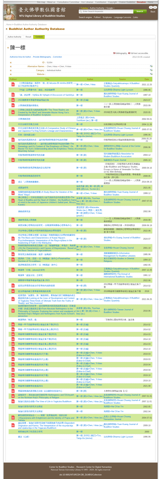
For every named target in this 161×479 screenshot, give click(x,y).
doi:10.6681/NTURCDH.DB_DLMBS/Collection (80, 475)
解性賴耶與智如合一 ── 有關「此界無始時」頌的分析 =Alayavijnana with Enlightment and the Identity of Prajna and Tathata (46, 417)
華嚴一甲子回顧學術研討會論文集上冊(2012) (38, 329)
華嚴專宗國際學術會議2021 (30, 386)
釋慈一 (91, 210)
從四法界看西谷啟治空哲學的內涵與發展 (36, 285)
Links (135, 17)
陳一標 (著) (81, 155)
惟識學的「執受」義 (27, 319)
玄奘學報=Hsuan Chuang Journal (119, 248)
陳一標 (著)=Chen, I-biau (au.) (89, 129)
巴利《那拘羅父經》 (27, 135)
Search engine (85, 17)
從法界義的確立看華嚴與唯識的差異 (34, 291)
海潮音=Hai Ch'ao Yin (113, 406)
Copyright (112, 2)
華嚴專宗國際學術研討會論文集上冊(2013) (37, 344)
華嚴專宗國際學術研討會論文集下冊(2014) (37, 339)
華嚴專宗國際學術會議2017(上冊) (33, 359)
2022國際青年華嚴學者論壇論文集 (33, 100)
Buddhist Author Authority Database (30, 24)
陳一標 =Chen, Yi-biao (86, 193)
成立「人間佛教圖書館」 (29, 182)
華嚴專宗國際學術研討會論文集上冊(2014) (37, 349)
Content (39, 37)
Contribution (100, 2)
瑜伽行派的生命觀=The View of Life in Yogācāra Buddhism (45, 401)
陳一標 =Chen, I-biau (85, 84)
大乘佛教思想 (24, 119)
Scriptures (107, 17)
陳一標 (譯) (95, 186)
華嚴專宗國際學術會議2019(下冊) (33, 375)
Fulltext (97, 17)
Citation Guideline (127, 2)
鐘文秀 (99, 210)
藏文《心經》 (24, 437)
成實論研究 (23, 187)
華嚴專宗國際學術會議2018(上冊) (33, 370)
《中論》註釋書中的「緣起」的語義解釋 (36, 90)
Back (153, 12)
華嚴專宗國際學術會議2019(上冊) (33, 380)
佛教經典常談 (24, 211)
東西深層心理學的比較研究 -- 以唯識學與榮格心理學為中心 (45, 225)
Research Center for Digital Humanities (94, 467)
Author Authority (14, 37)
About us (51, 2)
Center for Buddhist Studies (61, 467)
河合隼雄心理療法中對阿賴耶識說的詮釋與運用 (39, 230)
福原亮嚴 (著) (82, 186)
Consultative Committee (68, 2)
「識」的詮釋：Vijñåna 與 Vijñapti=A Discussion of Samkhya (46, 95)
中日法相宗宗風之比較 (28, 124)
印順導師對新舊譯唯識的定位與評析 (34, 168)
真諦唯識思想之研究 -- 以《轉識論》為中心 (37, 265)
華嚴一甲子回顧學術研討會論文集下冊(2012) (38, 324)
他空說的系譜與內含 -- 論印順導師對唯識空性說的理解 (43, 140)
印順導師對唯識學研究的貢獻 (31, 155)
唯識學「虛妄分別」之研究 (30, 275)
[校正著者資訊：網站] (151, 74)
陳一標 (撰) (81, 285)
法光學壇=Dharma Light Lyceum (118, 90)
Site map (41, 2)
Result (28, 37)
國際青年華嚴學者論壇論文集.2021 (34, 280)
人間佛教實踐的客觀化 (28, 105)
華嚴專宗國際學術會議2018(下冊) (33, 364)
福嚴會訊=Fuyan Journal (115, 160)
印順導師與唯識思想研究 (29, 176)
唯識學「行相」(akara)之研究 (31, 270)
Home (150, 2)
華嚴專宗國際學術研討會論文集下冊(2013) (37, 334)
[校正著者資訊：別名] (151, 66)
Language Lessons (122, 17)
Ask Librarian (87, 2)
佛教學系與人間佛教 (27, 220)
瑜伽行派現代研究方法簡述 (30, 406)
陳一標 (79, 90)
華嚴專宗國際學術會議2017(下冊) (33, 354)
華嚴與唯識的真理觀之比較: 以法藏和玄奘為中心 (40, 391)
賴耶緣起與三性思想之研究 (30, 431)
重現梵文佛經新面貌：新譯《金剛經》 (35, 254)
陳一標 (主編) (82, 100)
